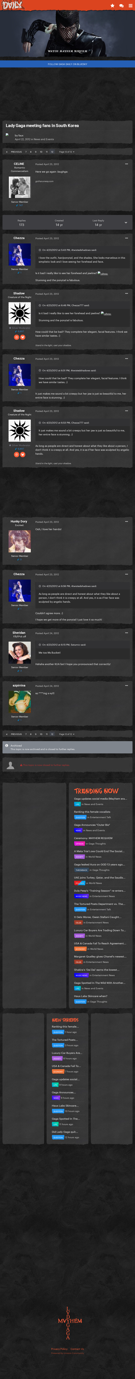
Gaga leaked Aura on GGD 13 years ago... (99, 864)
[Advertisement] (67, 93)
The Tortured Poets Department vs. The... (99, 903)
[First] (6, 151)
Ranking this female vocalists (92, 811)
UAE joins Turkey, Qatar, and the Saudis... (99, 877)
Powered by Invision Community (67, 1352)
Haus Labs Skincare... (65, 1105)
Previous (16, 151)
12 (52, 151)
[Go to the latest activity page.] (112, 5)
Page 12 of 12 (66, 151)
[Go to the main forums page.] (121, 5)
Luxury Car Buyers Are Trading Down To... (100, 930)
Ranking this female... (65, 1026)
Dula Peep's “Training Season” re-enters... (100, 890)
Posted (47, 164)
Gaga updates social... (66, 1079)
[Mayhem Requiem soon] (67, 35)
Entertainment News (103, 896)
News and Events (44, 139)
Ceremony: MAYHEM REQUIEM (93, 838)
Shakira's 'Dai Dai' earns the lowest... (97, 969)
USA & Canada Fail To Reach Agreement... (100, 943)
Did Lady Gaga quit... (65, 1131)
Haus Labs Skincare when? (90, 996)
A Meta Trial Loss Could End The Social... (99, 851)
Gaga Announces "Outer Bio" (92, 824)
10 (41, 151)
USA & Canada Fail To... (66, 1066)
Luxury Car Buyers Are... (67, 1052)
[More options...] (126, 164)
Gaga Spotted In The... (66, 1118)
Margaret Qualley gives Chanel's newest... (100, 956)
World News (94, 856)
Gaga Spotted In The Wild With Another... (99, 982)
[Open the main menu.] (130, 5)
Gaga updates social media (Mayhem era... (100, 798)
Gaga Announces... (64, 1092)
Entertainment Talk (100, 817)
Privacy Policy (59, 1349)
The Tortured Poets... (65, 1039)
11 (47, 151)
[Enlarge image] (103, 273)
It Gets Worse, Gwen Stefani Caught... (98, 917)
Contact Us (77, 1349)
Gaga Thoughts (97, 843)
